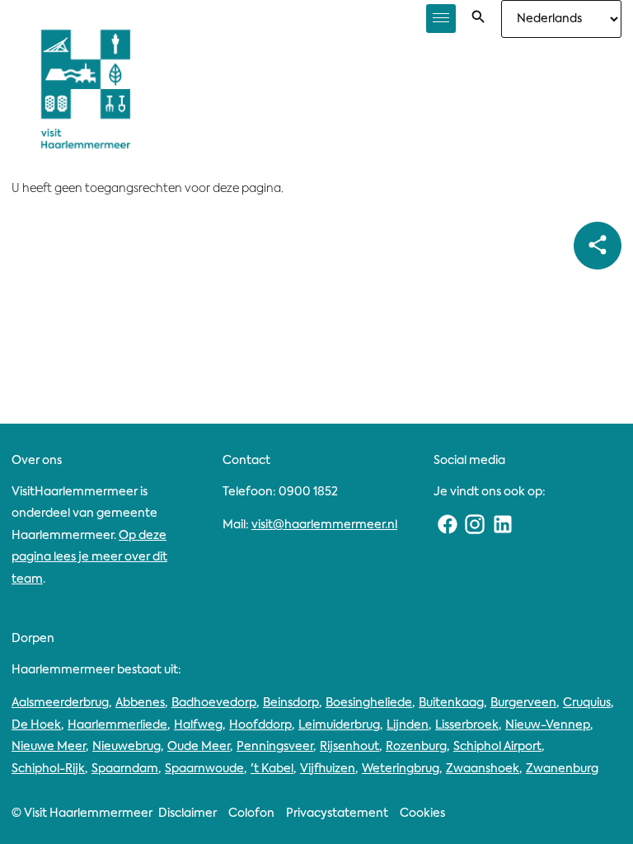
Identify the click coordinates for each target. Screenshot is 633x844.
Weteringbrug (400, 769)
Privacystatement (337, 813)
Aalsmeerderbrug (60, 703)
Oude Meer (198, 747)
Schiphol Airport (497, 747)
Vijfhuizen (327, 769)
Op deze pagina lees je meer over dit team (89, 557)
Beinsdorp (291, 703)
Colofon (251, 813)
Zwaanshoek (482, 769)
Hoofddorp (260, 725)
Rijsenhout (349, 747)
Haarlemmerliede (117, 725)
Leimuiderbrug (339, 725)
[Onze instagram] (476, 525)
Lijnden (408, 725)
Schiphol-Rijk (48, 769)
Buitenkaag (451, 703)
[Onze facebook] (448, 525)
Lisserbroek (467, 725)
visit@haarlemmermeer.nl (324, 525)
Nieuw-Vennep (547, 725)
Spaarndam (124, 769)
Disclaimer (187, 813)
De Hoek (36, 725)
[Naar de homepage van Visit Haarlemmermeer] (86, 89)
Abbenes (140, 703)
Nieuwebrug (126, 747)
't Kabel (272, 769)
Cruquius (587, 703)
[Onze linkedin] (503, 525)
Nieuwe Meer (49, 747)
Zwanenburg (562, 769)
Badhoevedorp (213, 703)
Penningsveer (275, 747)
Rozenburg (416, 747)
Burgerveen (523, 703)
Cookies (422, 813)
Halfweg (198, 725)
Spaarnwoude (204, 769)
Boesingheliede (369, 703)
